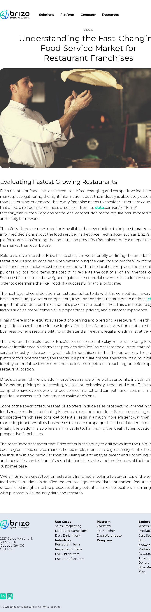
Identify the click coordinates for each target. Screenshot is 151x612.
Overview (104, 526)
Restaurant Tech (67, 544)
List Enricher (106, 531)
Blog (141, 540)
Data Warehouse (109, 535)
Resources (110, 14)
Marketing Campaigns (71, 531)
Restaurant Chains (68, 549)
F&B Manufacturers (69, 559)
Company (88, 14)
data (99, 207)
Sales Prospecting (68, 526)
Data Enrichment (67, 535)
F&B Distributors (67, 554)
